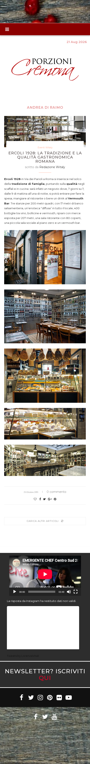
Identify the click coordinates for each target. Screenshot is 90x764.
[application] (45, 576)
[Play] (15, 592)
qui (45, 677)
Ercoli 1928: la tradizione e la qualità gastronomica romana (45, 157)
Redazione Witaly (52, 167)
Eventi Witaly (45, 147)
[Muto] (69, 592)
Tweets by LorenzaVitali (23, 655)
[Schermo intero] (75, 592)
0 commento (56, 492)
